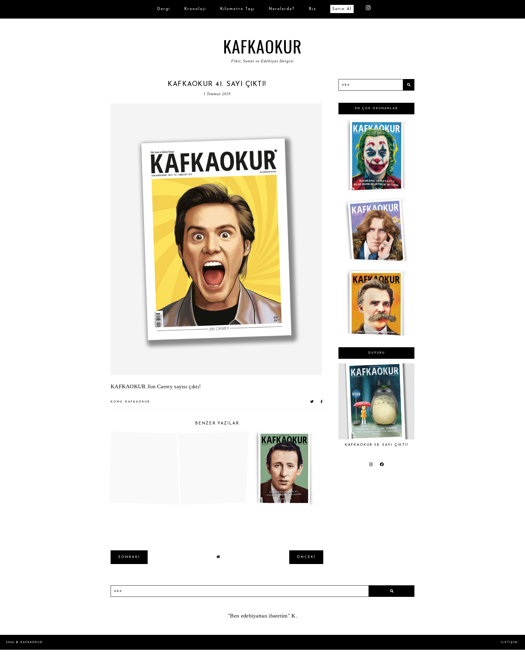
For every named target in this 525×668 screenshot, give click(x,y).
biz (312, 9)
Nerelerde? (282, 9)
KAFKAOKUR (262, 45)
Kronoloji (195, 9)
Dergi (163, 9)
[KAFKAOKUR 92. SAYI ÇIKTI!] (375, 332)
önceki (306, 557)
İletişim (509, 642)
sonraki (129, 557)
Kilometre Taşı (237, 9)
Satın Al (342, 9)
